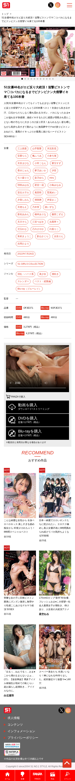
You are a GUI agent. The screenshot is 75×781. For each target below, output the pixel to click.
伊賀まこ (51, 199)
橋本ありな (40, 214)
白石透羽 (9, 695)
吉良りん (58, 236)
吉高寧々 (54, 221)
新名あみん (23, 214)
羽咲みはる (23, 185)
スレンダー (23, 281)
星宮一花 (39, 185)
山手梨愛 (37, 148)
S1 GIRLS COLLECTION (30, 264)
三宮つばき (38, 221)
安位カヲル (23, 192)
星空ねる (44, 614)
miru (51, 177)
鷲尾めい (51, 192)
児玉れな (22, 229)
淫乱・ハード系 (26, 274)
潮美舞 (38, 199)
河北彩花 (51, 148)
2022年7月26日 (26, 253)
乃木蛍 (35, 207)
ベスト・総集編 (43, 281)
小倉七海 (51, 155)
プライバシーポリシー (23, 737)
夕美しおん (23, 199)
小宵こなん (40, 163)
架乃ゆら (39, 177)
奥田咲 (38, 192)
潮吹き (55, 274)
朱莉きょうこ (24, 236)
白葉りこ (54, 229)
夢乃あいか (40, 170)
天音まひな (23, 163)
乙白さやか (38, 229)
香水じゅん (23, 170)
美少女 (42, 274)
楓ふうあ (37, 155)
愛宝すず (56, 163)
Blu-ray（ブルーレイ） (29, 288)
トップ (5, 14)
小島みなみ (55, 185)
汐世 (54, 170)
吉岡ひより (23, 243)
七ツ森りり (23, 177)
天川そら (22, 221)
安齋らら (22, 155)
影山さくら (42, 236)
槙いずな (49, 207)
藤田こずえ (57, 214)
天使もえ (22, 207)
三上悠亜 (22, 148)
